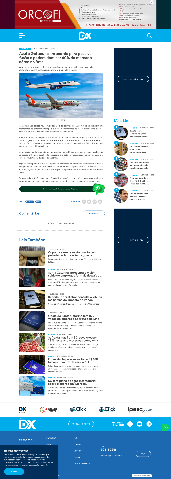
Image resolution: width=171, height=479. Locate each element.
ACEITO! (14, 472)
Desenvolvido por (142, 475)
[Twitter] (89, 201)
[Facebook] (84, 201)
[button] (22, 35)
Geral (48, 463)
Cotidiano (78, 444)
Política (49, 444)
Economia (25, 49)
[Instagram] (149, 424)
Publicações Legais (82, 463)
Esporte (49, 457)
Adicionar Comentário (93, 214)
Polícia (76, 438)
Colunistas (78, 451)
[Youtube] (139, 424)
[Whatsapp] (94, 201)
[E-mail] (100, 201)
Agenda (77, 457)
